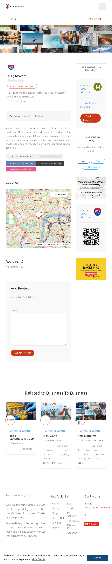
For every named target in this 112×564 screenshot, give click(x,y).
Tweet (99, 161)
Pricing (55, 527)
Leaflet (40, 244)
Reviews (39, 116)
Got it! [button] (97, 558)
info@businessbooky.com (98, 507)
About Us (72, 533)
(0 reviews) (22, 101)
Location (27, 116)
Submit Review (23, 352)
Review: (15, 310)
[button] (11, 216)
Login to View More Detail (22, 156)
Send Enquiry (87, 118)
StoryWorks (50, 435)
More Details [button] (38, 559)
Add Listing (95, 18)
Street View (60, 194)
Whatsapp (92, 167)
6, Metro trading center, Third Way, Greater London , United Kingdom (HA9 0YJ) (36, 94)
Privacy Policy (71, 527)
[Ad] (91, 187)
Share (84, 161)
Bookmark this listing (93, 139)
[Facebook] (85, 515)
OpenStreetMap (52, 244)
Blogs (55, 513)
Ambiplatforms (87, 435)
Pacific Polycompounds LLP (21, 437)
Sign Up (71, 508)
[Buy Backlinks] (91, 268)
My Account (71, 514)
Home (55, 503)
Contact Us (73, 520)
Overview (14, 116)
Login (70, 503)
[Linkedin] (91, 515)
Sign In (12, 19)
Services (56, 522)
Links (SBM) (58, 518)
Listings (56, 508)
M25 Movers (85, 90)
